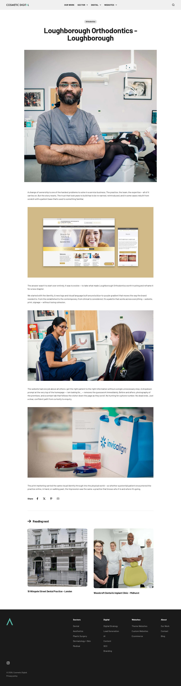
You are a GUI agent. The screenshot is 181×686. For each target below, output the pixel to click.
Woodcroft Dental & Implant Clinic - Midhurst (116, 592)
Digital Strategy (110, 626)
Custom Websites (140, 631)
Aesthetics (78, 631)
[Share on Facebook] (37, 498)
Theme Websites (139, 626)
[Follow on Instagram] (8, 663)
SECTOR (81, 5)
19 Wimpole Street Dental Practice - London (50, 591)
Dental (76, 626)
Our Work (165, 626)
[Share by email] (58, 498)
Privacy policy (11, 676)
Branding (107, 651)
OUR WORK (69, 5)
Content (107, 641)
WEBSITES (109, 5)
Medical (76, 646)
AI (104, 636)
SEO (105, 646)
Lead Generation (111, 631)
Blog (163, 636)
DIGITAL (94, 5)
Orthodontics (90, 21)
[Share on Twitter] (44, 498)
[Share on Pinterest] (51, 498)
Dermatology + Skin (82, 641)
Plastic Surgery (80, 636)
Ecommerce (137, 636)
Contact (164, 631)
